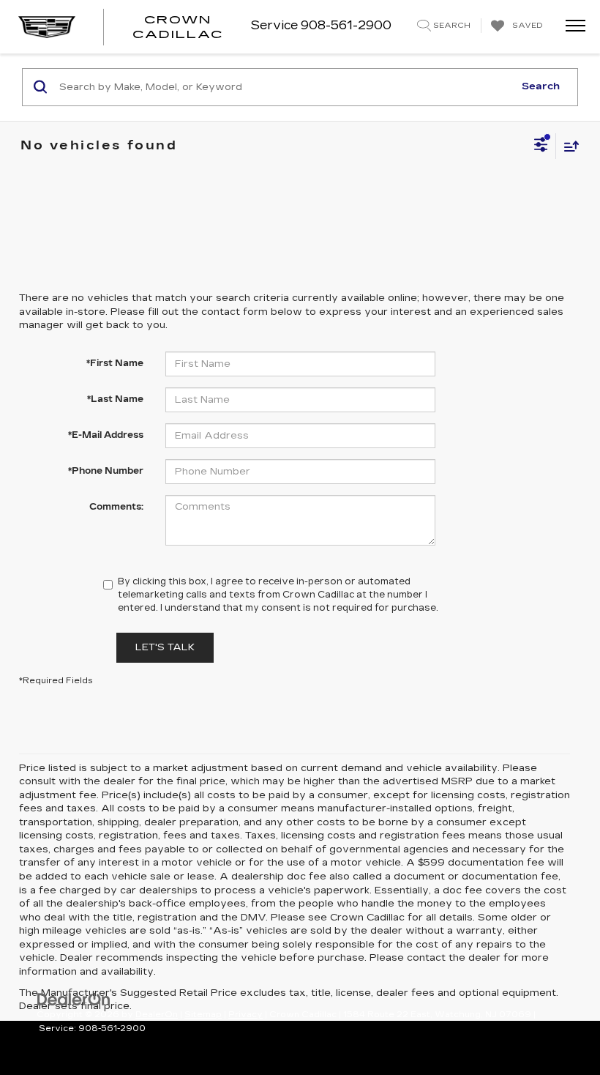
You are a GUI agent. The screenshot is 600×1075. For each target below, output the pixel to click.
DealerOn (156, 1014)
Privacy (245, 1014)
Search (541, 86)
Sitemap (203, 1014)
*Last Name (115, 399)
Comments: (116, 507)
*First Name (114, 363)
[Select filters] (541, 146)
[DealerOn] (74, 998)
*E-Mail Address (105, 435)
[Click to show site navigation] (570, 26)
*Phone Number (105, 471)
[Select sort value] (568, 146)
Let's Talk (165, 647)
